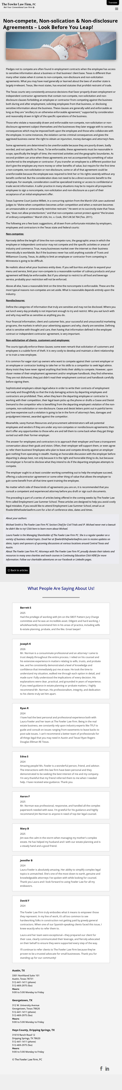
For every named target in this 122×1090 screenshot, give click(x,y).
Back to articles (19, 570)
